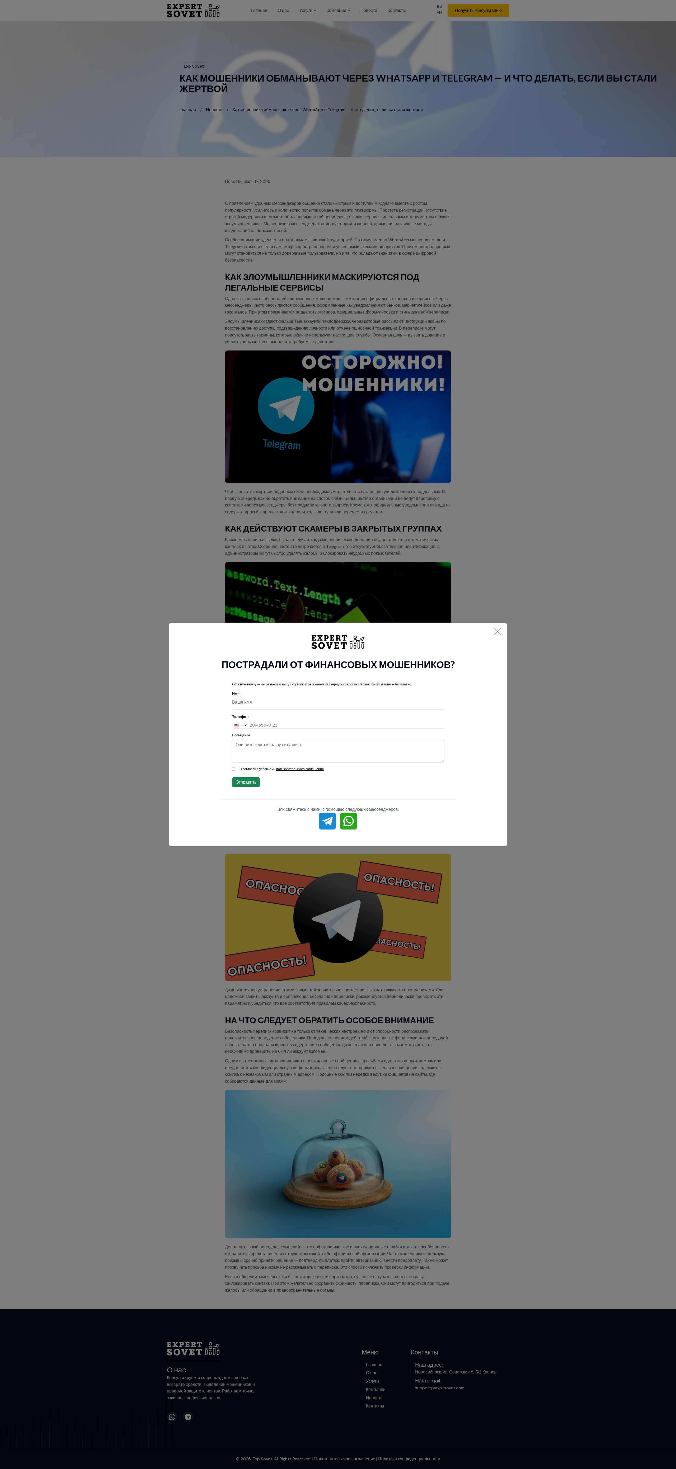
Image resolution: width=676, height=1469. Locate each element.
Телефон (240, 716)
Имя (236, 693)
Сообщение (241, 735)
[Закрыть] (497, 632)
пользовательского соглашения (300, 769)
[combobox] (239, 725)
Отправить (246, 782)
